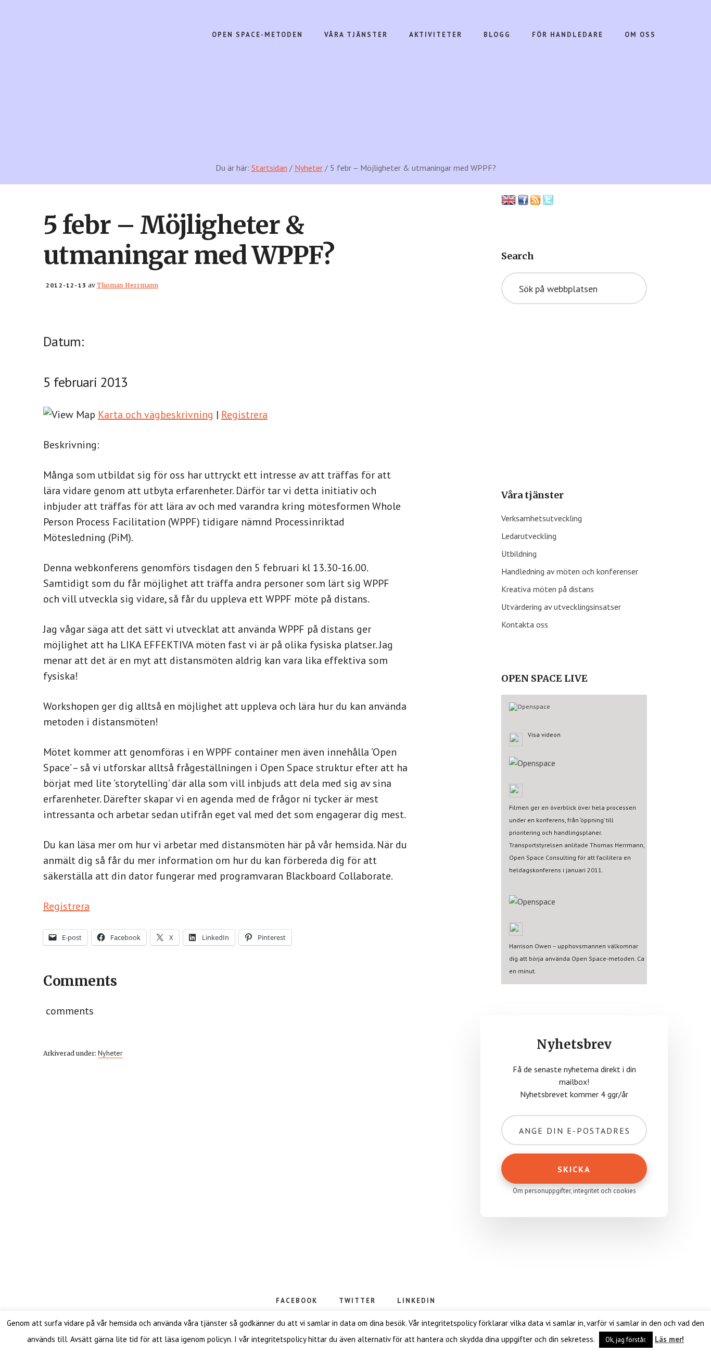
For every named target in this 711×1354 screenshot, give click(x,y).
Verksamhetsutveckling (541, 518)
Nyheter (110, 1053)
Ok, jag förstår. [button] (625, 1339)
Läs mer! (669, 1339)
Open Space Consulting (124, 62)
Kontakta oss (524, 624)
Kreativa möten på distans (547, 589)
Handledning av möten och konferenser (569, 571)
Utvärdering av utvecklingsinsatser (561, 606)
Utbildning (519, 553)
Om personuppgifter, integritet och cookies (574, 1190)
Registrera (244, 414)
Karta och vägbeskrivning (155, 414)
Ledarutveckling (528, 536)
